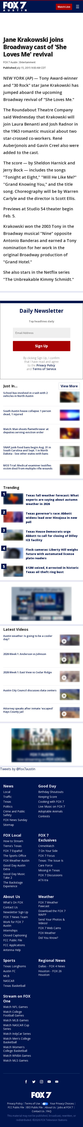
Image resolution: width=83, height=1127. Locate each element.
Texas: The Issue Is (50, 860)
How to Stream (13, 841)
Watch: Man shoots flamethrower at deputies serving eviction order (26, 430)
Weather (46, 896)
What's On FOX (13, 902)
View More (69, 386)
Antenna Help (12, 950)
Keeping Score (47, 797)
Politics (7, 806)
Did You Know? (48, 938)
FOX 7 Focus (46, 856)
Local (6, 792)
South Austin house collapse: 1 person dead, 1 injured (27, 412)
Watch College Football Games (13, 1013)
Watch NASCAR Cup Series (16, 1027)
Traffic (7, 797)
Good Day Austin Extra (14, 867)
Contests (44, 816)
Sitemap (8, 825)
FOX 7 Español (12, 851)
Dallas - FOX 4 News (51, 966)
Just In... (10, 385)
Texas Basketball (14, 986)
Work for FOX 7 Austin (13, 923)
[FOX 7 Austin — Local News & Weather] (15, 6)
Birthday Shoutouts (50, 792)
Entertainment (27, 62)
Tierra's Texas (12, 846)
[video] (70, 640)
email (57, 1081)
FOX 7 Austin (10, 62)
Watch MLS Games (15, 1060)
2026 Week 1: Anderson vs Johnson (24, 654)
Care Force (45, 865)
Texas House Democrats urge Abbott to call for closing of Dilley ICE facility (52, 536)
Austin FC (9, 971)
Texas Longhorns (14, 966)
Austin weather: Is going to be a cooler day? (27, 637)
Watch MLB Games (16, 1020)
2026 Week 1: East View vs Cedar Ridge (27, 672)
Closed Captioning (15, 935)
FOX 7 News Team (15, 917)
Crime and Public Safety (14, 813)
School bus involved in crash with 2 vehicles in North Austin (25, 394)
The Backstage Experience (13, 884)
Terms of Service (44, 369)
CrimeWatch (46, 846)
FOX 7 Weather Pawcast (48, 904)
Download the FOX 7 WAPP (51, 912)
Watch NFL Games (15, 1007)
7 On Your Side (48, 851)
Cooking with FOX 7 (51, 801)
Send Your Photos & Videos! (51, 921)
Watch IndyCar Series (17, 1034)
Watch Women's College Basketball (15, 1049)
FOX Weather (47, 933)
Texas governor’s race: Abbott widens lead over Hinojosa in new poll (51, 517)
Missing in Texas (49, 870)
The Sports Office (14, 856)
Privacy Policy (45, 365)
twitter (34, 1081)
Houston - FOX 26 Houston (50, 973)
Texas (7, 801)
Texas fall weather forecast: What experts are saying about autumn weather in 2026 (52, 499)
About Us (11, 896)
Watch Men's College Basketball (17, 1040)
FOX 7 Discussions (50, 875)
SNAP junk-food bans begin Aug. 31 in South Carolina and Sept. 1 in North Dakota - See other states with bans (27, 450)
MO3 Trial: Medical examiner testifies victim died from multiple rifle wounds (27, 467)
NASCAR (8, 981)
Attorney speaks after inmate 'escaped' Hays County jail (28, 710)
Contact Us (10, 907)
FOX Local (12, 835)
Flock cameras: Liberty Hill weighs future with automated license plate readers (52, 554)
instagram (41, 1081)
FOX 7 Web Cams (49, 928)
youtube (49, 1081)
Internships (10, 930)
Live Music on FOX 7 (51, 806)
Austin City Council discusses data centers (29, 690)
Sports (9, 960)
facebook (26, 1081)
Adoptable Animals (50, 811)
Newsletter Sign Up (15, 912)
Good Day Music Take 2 (14, 875)
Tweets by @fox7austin (17, 769)
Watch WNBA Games (17, 1056)
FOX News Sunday (15, 820)
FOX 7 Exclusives (47, 838)
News (8, 786)
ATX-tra (43, 880)
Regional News (51, 960)
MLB (6, 976)
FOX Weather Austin (16, 860)
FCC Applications (14, 945)
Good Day (47, 786)
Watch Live (64, 6)
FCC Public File (12, 940)
